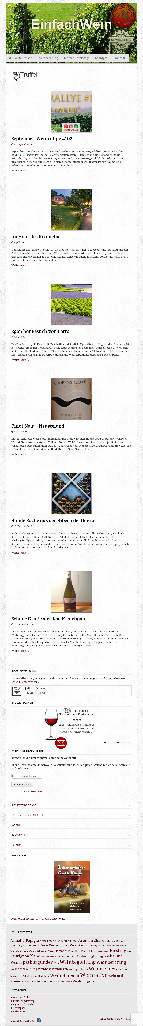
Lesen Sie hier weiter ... (25, 682)
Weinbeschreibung (23, 969)
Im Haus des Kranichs (35, 236)
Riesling (118, 950)
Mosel (51, 951)
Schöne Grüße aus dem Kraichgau (48, 618)
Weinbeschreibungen (53, 969)
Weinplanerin (64, 975)
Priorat (85, 951)
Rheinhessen (103, 951)
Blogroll (18, 835)
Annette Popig (22, 940)
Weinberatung (48, 58)
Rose (129, 951)
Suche (16, 845)
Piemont (61, 951)
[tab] (71, 805)
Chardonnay (105, 940)
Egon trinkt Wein (29, 945)
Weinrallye (93, 975)
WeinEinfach (24, 58)
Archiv (16, 825)
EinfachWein (71, 24)
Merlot (44, 951)
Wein (56, 963)
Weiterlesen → (20, 170)
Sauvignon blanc (25, 956)
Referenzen (20, 1011)
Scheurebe (45, 957)
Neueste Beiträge (24, 805)
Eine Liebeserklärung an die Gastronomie (39, 918)
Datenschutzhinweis (33, 792)
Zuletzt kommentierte (28, 815)
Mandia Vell (34, 951)
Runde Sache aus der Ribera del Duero (52, 520)
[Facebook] (39, 1020)
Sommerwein (67, 956)
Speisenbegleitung (90, 956)
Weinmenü (100, 968)
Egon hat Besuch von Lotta (40, 331)
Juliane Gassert (35, 688)
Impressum (107, 1018)
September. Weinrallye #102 (41, 138)
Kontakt (120, 58)
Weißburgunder (86, 981)
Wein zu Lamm (28, 982)
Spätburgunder (36, 962)
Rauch (94, 951)
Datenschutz (125, 1018)
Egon (14, 945)
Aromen (85, 940)
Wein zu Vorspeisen (49, 981)
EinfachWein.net (23, 1020)
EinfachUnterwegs (77, 58)
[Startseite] (9, 58)
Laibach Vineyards (115, 946)
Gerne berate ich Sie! (117, 742)
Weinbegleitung (77, 962)
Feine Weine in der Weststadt (62, 945)
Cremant (120, 941)
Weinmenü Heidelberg (38, 976)
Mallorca (22, 951)
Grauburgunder (95, 945)
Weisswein (66, 982)
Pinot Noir (74, 951)
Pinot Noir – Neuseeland (37, 425)
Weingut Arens (78, 969)
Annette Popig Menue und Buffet (57, 940)
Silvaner (54, 957)
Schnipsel (102, 58)
